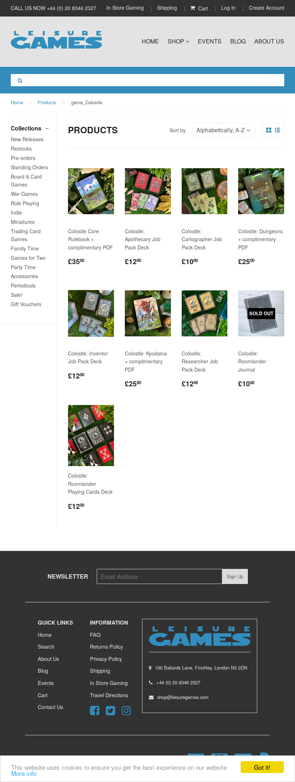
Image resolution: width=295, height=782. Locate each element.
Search (46, 646)
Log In (228, 7)
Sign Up (235, 576)
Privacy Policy (106, 658)
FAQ (95, 634)
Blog (238, 41)
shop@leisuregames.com (183, 697)
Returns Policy (106, 646)
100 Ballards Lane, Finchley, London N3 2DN (201, 667)
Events (210, 41)
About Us (269, 41)
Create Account (266, 7)
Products (47, 102)
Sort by (177, 130)
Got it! (262, 767)
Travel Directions (109, 695)
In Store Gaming (125, 7)
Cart (42, 695)
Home (150, 41)
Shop (177, 41)
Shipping (167, 7)
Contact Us (50, 706)
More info (23, 773)
